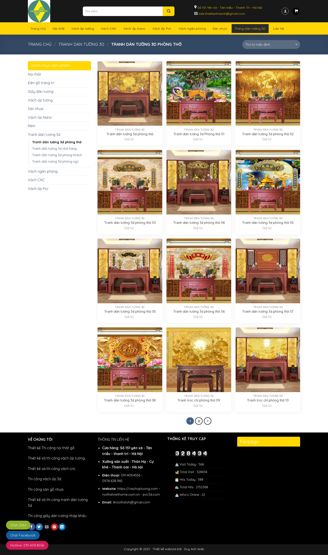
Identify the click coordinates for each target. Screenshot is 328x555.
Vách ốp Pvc (162, 28)
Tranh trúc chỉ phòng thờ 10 (268, 400)
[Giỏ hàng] (296, 11)
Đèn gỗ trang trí (41, 83)
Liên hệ (278, 28)
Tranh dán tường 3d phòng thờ (56, 142)
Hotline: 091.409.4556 (27, 545)
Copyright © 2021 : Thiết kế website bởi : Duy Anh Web (164, 549)
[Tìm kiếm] (168, 11)
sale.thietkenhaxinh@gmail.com (221, 14)
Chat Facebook (22, 535)
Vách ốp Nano (134, 28)
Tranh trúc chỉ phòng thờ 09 (199, 400)
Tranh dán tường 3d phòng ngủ (55, 162)
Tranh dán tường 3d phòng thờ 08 (130, 400)
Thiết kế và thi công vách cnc (52, 468)
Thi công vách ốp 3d (44, 479)
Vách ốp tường (82, 28)
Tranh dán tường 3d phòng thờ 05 (268, 222)
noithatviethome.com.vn (121, 494)
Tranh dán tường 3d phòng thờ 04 (199, 222)
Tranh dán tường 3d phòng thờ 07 (267, 311)
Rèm (31, 126)
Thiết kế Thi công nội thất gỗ (51, 448)
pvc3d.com (151, 494)
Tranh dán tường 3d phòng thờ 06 (199, 311)
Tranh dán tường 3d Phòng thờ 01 (198, 134)
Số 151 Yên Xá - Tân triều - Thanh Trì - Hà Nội (229, 8)
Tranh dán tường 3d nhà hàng (54, 149)
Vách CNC (108, 28)
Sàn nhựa (220, 28)
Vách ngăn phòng (192, 28)
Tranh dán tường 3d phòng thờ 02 (268, 134)
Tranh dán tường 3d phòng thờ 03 (130, 222)
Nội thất (58, 28)
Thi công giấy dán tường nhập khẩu (57, 515)
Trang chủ (38, 28)
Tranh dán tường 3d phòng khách (57, 155)
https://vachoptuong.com (137, 488)
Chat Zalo (18, 525)
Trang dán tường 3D (250, 29)
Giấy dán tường (40, 91)
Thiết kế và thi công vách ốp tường (56, 458)
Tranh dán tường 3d (81, 44)
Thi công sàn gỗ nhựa (45, 489)
